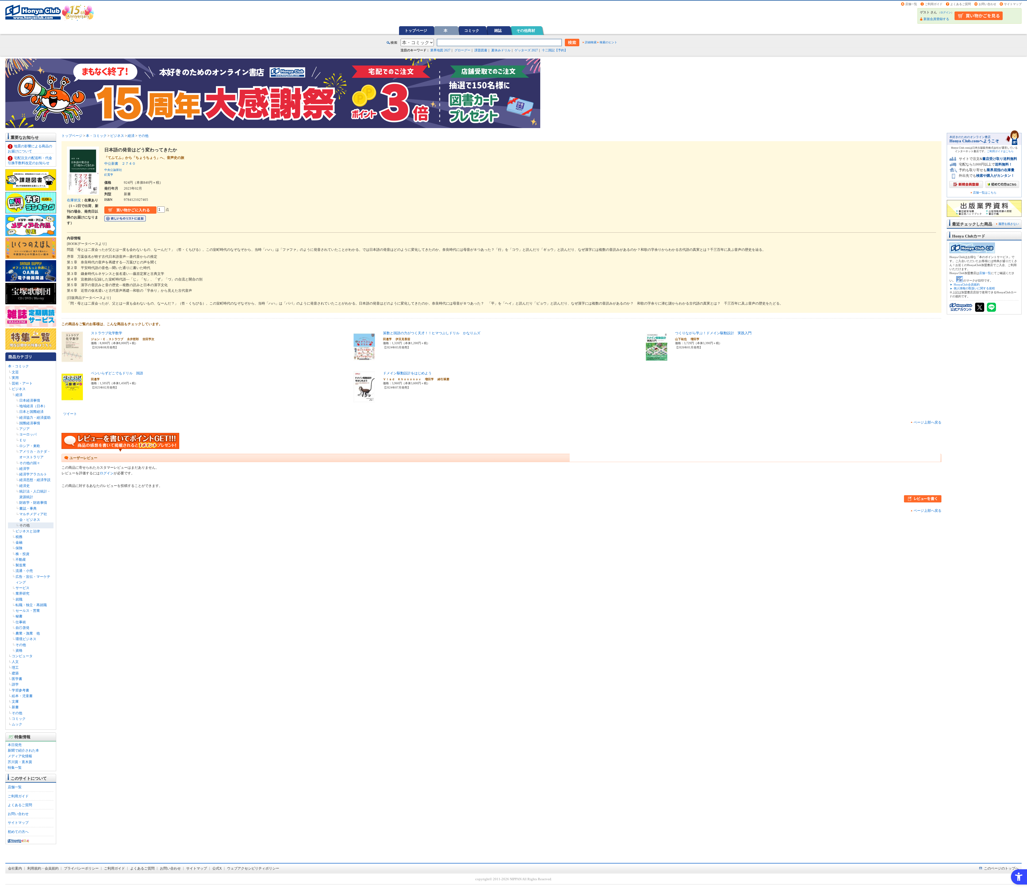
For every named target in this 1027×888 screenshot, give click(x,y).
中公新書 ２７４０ (120, 164)
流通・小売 (24, 571)
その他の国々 (29, 463)
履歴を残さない (1008, 223)
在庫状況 (74, 200)
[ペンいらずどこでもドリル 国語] (72, 400)
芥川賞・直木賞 (20, 762)
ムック (17, 724)
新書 (15, 707)
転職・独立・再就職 (31, 605)
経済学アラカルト (33, 474)
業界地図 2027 (440, 50)
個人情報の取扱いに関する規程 (974, 288)
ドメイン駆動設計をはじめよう (407, 373)
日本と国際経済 (31, 412)
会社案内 (15, 868)
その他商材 (525, 30)
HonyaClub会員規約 (967, 284)
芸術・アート (22, 383)
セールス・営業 (28, 611)
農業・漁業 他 (28, 633)
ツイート (70, 414)
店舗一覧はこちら (985, 192)
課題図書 (480, 50)
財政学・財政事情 (33, 503)
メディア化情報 (20, 756)
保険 (19, 548)
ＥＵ (22, 440)
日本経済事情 (29, 400)
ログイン (945, 12)
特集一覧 (15, 768)
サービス (22, 588)
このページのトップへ (1001, 868)
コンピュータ (22, 656)
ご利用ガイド (933, 4)
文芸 (15, 372)
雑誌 (498, 30)
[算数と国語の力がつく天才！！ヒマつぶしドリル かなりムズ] (364, 360)
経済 (19, 395)
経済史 (24, 486)
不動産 (21, 560)
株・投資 (22, 554)
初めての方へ (18, 832)
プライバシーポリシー (81, 868)
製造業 (21, 565)
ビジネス (19, 389)
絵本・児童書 (22, 696)
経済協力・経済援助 (35, 418)
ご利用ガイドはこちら (1000, 151)
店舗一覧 (911, 4)
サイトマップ (1013, 4)
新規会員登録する (936, 19)
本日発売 (15, 745)
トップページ (416, 30)
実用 (15, 378)
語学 (15, 684)
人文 (15, 662)
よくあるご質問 (960, 4)
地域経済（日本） (33, 406)
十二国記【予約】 (555, 50)
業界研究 (22, 593)
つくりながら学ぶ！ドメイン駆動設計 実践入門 (713, 333)
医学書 (17, 679)
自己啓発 (22, 628)
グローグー (462, 50)
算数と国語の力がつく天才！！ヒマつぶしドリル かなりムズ (431, 333)
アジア (24, 429)
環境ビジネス (26, 639)
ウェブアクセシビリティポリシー (253, 868)
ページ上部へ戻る (927, 422)
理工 (15, 668)
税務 (19, 537)
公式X (217, 868)
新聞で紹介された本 (23, 750)
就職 (19, 599)
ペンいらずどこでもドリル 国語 (117, 373)
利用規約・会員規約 (43, 868)
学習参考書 (20, 690)
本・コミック (18, 366)
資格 (19, 650)
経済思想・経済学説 (35, 480)
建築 (15, 673)
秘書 (19, 616)
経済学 (24, 469)
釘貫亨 (108, 174)
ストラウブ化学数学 (106, 333)
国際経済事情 (29, 423)
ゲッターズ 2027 (526, 50)
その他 (24, 525)
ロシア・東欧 (29, 446)
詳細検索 (591, 42)
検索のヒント (608, 42)
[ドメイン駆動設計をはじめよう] (364, 400)
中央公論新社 (113, 169)
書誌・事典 (28, 508)
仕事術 (21, 622)
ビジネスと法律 (28, 531)
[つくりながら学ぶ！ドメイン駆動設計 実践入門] (656, 360)
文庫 (15, 701)
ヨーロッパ (28, 434)
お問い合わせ (987, 4)
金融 (19, 542)
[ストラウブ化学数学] (72, 360)
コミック (471, 30)
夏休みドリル (501, 50)
